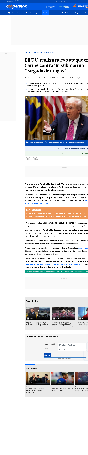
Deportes (29, 13)
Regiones (38, 13)
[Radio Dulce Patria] (51, 7)
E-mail (46, 348)
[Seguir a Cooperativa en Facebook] (15, 1)
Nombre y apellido (50, 344)
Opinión (52, 13)
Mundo (45, 13)
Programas (78, 13)
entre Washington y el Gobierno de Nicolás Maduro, (62, 264)
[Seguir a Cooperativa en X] (18, 1)
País (13, 13)
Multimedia (68, 13)
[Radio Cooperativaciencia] (64, 6)
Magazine (20, 13)
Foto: (28, 98)
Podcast (60, 13)
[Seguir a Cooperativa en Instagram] (21, 1)
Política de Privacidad (64, 359)
